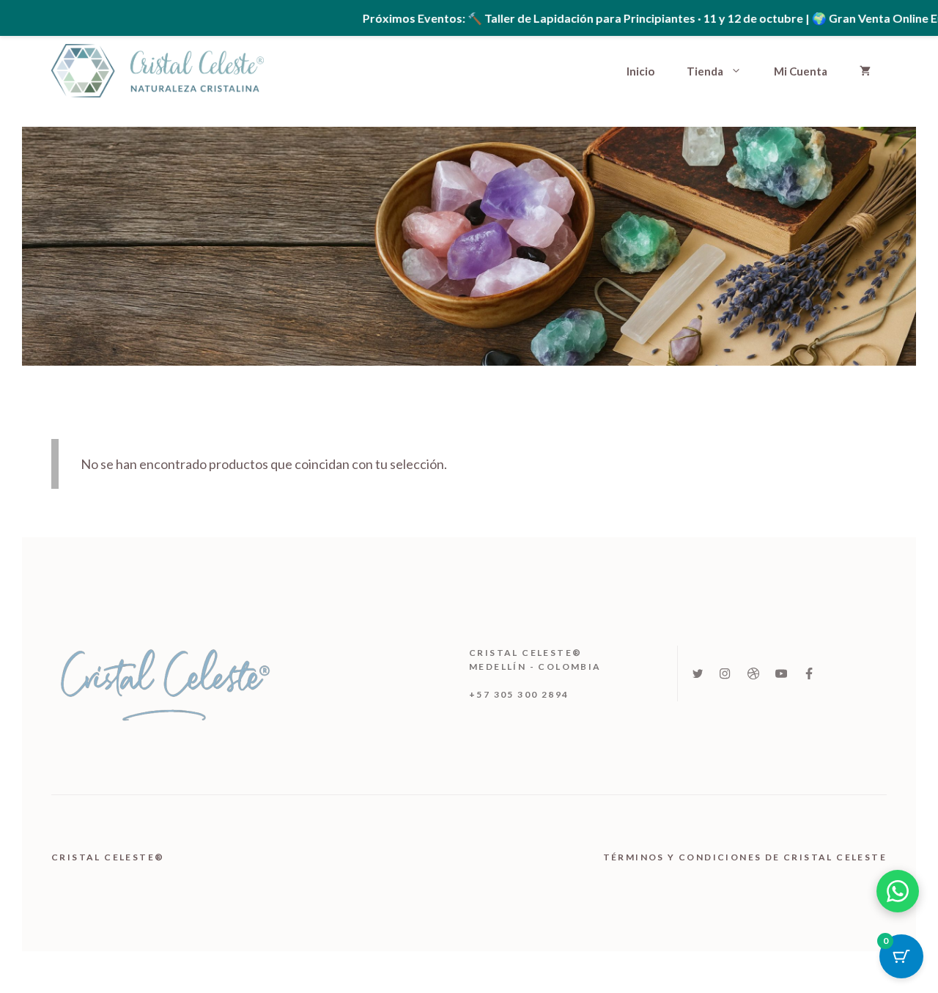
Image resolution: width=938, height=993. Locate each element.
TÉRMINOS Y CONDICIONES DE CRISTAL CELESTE (745, 857)
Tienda (705, 71)
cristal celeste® (109, 857)
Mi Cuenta (800, 71)
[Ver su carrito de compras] (865, 71)
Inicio (640, 71)
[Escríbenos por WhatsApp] (897, 891)
